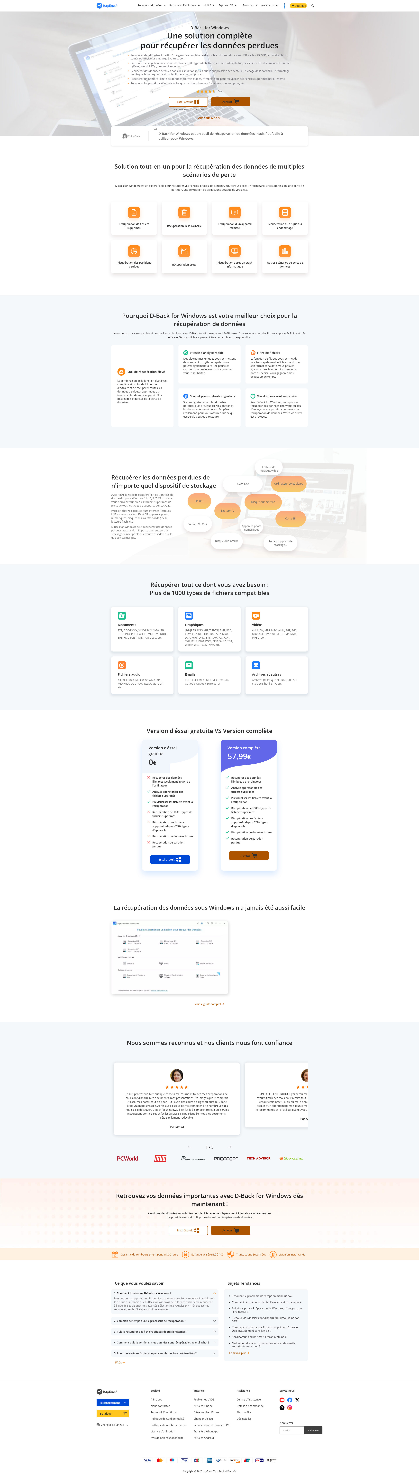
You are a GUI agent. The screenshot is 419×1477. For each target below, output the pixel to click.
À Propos (156, 1399)
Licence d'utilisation (163, 1431)
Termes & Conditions (163, 1412)
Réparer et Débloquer (182, 5)
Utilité (207, 5)
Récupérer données (150, 5)
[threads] (282, 1407)
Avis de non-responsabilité (167, 1438)
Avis (220, 91)
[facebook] (289, 1400)
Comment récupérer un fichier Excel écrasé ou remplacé (266, 1302)
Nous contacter (160, 1406)
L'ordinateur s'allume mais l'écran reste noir (259, 1337)
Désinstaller (244, 1418)
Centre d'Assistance (249, 1399)
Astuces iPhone (203, 1406)
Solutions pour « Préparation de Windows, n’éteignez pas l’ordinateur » (267, 1310)
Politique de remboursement (169, 1425)
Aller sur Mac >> (209, 118)
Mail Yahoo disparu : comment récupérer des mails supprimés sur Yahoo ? (263, 1344)
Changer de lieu (203, 1418)
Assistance (267, 5)
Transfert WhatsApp (206, 1431)
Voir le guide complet (208, 1004)
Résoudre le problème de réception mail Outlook (262, 1296)
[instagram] (289, 1407)
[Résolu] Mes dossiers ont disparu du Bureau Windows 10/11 (265, 1319)
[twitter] (297, 1400)
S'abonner (313, 1430)
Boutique (300, 6)
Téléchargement (110, 1403)
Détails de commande (250, 1406)
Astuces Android (204, 1438)
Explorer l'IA (226, 5)
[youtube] (282, 1400)
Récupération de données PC (211, 1425)
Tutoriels (248, 5)
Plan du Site (244, 1412)
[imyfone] (107, 6)
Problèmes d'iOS (204, 1399)
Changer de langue (113, 1425)
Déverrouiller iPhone (206, 1412)
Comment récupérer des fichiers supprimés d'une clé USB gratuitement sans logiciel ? (265, 1329)
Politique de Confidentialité (167, 1418)
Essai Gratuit (185, 102)
